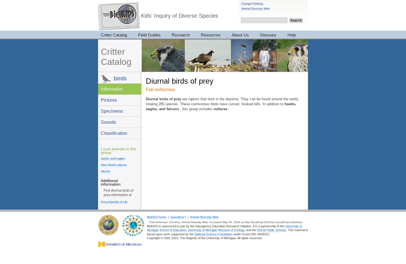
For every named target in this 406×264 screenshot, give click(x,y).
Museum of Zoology (231, 230)
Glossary (268, 35)
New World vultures (114, 165)
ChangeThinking (252, 3)
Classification (114, 133)
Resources (211, 35)
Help (292, 35)
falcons (105, 171)
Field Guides (149, 35)
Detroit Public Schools (271, 230)
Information (112, 88)
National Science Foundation (213, 234)
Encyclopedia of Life (114, 202)
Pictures (109, 99)
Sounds (108, 122)
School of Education (173, 230)
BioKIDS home (156, 217)
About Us (240, 35)
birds (120, 78)
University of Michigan (202, 230)
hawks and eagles (113, 158)
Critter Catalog (114, 35)
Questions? (178, 217)
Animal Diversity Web (255, 8)
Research (180, 35)
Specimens (112, 111)
